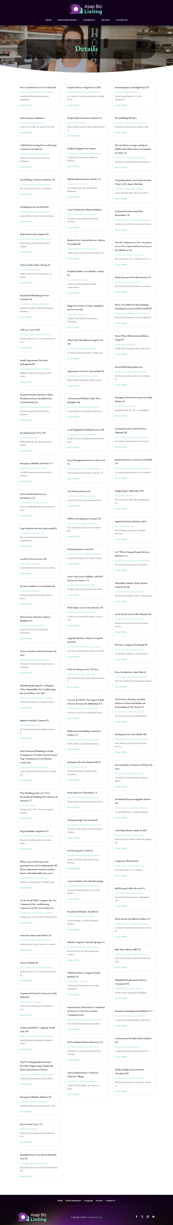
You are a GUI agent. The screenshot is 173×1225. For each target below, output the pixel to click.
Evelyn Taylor (122, 157)
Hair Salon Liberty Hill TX (128, 949)
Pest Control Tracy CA (31, 1124)
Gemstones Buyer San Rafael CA (35, 935)
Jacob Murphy (27, 660)
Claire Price (74, 674)
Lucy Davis (26, 502)
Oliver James (26, 698)
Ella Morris (26, 184)
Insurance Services (37, 123)
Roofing (35, 437)
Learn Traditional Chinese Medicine (84, 209)
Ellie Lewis (73, 916)
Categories (89, 20)
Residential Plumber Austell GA (82, 911)
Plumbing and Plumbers (41, 304)
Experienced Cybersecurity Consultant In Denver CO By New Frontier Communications (86, 1011)
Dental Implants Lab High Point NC (132, 87)
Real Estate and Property (41, 369)
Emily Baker (121, 835)
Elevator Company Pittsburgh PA (131, 644)
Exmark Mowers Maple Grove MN (84, 87)
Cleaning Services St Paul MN (34, 206)
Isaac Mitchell (74, 249)
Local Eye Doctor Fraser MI (33, 558)
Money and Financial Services (40, 334)
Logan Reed (74, 184)
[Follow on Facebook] (136, 1216)
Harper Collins (122, 739)
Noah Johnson (122, 866)
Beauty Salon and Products (91, 855)
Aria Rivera (121, 189)
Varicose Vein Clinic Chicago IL (35, 264)
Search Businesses (67, 20)
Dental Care (36, 725)
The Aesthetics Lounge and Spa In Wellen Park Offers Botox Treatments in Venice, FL (133, 149)
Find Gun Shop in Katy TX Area (83, 669)
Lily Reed (25, 154)
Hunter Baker (26, 1036)
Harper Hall (26, 878)
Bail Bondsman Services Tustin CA (84, 179)
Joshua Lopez (26, 304)
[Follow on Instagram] (148, 1216)
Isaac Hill (25, 805)
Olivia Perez (74, 496)
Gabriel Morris (27, 369)
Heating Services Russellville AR (131, 734)
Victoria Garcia (122, 468)
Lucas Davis (121, 893)
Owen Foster (74, 123)
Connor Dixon (74, 947)
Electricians (131, 406)
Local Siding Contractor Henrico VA (37, 179)
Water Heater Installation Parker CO (132, 918)
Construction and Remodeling (41, 407)
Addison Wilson (27, 1074)
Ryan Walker (26, 967)
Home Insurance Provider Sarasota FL (133, 277)
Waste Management (133, 1047)
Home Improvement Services (43, 92)
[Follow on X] (142, 1216)
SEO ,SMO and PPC (88, 585)
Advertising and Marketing (88, 523)
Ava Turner (120, 526)
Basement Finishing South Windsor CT (134, 1011)
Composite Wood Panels (127, 860)
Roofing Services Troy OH (33, 432)
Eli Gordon (26, 123)
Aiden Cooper (27, 269)
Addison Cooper (122, 282)
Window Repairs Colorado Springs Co (86, 942)
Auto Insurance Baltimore (32, 117)
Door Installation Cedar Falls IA (130, 672)
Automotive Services (134, 988)
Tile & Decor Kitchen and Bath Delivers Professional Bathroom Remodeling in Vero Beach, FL (130, 703)
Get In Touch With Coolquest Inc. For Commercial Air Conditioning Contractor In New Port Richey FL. (38, 904)
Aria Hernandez (27, 92)
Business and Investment (38, 154)
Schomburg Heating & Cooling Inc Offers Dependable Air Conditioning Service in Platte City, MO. (37, 689)
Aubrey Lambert (75, 647)
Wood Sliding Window (126, 117)
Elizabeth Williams (76, 92)
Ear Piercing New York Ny (80, 850)
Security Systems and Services (141, 220)
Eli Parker (25, 212)
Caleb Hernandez (28, 1002)
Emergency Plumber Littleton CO (36, 463)
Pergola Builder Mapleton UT (34, 831)
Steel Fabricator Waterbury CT (82, 792)
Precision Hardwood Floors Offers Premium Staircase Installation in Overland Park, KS (36, 398)
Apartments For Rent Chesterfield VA (85, 371)
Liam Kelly (26, 1163)
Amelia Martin (27, 836)
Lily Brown (73, 348)
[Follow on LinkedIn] (153, 1216)
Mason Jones (26, 437)
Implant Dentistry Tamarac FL (34, 720)
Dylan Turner (121, 255)
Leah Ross (25, 334)
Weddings (33, 805)
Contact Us (122, 20)
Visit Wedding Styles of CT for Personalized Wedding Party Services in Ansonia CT (39, 797)
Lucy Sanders (26, 591)
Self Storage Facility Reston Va (130, 888)
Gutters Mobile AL (29, 962)
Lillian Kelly (74, 612)
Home (48, 20)
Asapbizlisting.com (94, 1217)
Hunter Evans (121, 619)
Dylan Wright (121, 592)
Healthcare (36, 269)
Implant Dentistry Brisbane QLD (131, 521)
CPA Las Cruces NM (30, 329)
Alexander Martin (123, 92)
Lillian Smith (26, 725)
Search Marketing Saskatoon (129, 366)
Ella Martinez (74, 981)
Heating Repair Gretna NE (80, 549)
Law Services (83, 184)
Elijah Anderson (75, 708)
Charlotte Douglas (76, 1047)
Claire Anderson (75, 767)
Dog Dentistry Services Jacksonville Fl (38, 528)
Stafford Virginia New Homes (81, 148)
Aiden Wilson (74, 1081)
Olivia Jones (74, 407)
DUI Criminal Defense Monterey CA (85, 1042)
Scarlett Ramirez (75, 376)
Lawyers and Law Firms (39, 502)
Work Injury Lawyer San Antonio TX (85, 607)
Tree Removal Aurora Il (78, 491)
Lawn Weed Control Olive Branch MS (133, 614)
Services (105, 20)
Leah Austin (121, 406)
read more (26, 105)
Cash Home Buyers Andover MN (131, 830)
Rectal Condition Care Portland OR (37, 586)
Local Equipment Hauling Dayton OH (85, 429)
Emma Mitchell (75, 469)
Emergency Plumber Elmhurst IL (35, 1096)
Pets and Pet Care (38, 533)
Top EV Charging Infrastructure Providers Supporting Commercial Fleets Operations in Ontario (36, 1065)
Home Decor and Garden (92, 92)
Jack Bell (120, 712)
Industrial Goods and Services (44, 1074)
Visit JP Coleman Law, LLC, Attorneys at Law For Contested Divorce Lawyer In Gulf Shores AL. (133, 246)
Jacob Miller (26, 239)
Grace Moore (26, 533)
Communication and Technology (90, 1019)
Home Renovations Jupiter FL (34, 234)
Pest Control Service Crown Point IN (38, 87)
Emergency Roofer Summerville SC (84, 762)
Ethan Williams (122, 313)
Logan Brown (26, 563)
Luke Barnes (74, 886)
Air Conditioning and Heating (42, 698)
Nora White (73, 523)
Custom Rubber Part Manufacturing (85, 881)
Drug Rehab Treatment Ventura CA (84, 117)
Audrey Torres (74, 153)
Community (84, 280)
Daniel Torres (74, 214)
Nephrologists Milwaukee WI (129, 490)
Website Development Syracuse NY (84, 518)
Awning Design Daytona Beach (82, 820)
